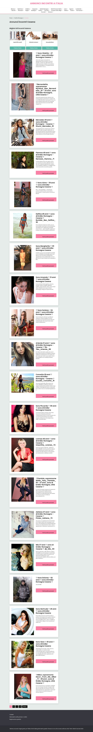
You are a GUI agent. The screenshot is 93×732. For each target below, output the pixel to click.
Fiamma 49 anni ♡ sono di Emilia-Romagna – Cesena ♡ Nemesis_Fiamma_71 (46, 156)
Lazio (65, 9)
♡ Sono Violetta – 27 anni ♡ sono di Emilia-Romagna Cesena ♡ (45, 55)
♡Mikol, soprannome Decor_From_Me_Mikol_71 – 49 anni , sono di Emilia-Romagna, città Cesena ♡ (46, 679)
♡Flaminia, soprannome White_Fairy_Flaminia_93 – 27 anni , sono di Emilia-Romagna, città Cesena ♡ (46, 482)
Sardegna (33, 10)
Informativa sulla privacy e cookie (18, 717)
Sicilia (40, 10)
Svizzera (50, 12)
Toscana (46, 10)
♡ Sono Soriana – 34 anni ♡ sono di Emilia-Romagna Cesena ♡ (45, 312)
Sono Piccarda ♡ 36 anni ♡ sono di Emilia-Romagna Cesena (46, 408)
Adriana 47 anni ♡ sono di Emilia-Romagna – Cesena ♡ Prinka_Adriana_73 (45, 515)
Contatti (11, 714)
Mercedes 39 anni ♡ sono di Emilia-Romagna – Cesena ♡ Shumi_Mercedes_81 (45, 123)
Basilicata (20, 9)
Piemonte (20, 10)
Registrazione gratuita (15, 719)
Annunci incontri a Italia (46, 3)
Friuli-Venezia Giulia (56, 9)
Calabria (27, 9)
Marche (13, 10)
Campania (34, 9)
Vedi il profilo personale (46, 73)
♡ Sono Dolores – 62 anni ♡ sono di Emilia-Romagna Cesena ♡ (45, 580)
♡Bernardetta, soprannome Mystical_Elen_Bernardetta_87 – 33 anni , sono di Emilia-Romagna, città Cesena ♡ (46, 89)
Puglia (27, 10)
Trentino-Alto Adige (56, 10)
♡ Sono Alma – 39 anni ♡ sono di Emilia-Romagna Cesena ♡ (45, 185)
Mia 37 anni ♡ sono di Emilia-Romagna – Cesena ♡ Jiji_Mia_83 (45, 547)
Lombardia (78, 9)
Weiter (24, 706)
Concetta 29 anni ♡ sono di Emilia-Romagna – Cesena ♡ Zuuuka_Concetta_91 (45, 377)
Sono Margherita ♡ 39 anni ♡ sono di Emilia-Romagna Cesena (45, 248)
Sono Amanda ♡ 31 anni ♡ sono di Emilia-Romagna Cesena (46, 279)
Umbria (66, 10)
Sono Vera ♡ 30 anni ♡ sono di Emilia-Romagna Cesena (45, 644)
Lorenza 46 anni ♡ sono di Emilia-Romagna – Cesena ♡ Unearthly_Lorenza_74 (45, 442)
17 (20, 706)
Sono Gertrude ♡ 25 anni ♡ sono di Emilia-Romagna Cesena (46, 611)
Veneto (72, 10)
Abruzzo (13, 9)
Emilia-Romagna (44, 9)
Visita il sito (17, 48)
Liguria (71, 9)
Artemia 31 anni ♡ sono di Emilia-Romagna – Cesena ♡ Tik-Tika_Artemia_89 (45, 346)
